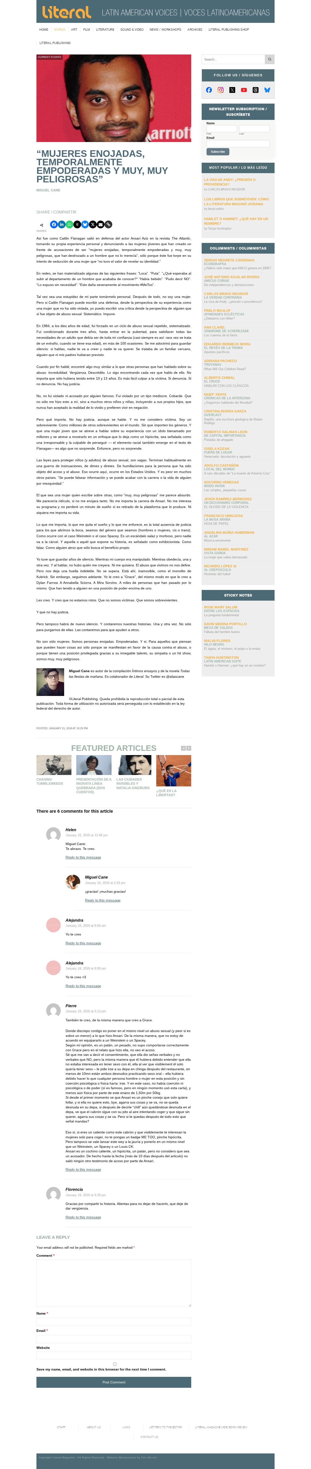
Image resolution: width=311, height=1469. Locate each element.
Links (126, 1427)
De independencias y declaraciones (229, 285)
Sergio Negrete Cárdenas (229, 260)
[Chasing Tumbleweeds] (53, 765)
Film (86, 29)
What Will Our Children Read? (225, 369)
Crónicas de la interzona (227, 398)
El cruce (212, 381)
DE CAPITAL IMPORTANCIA (225, 435)
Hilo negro (214, 644)
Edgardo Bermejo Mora (227, 344)
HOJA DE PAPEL (216, 523)
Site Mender (149, 1457)
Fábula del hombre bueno (222, 632)
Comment (45, 1255)
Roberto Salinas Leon (225, 432)
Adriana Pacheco (220, 361)
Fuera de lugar (218, 452)
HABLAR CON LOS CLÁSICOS (226, 386)
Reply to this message (83, 857)
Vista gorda (215, 553)
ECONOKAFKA (215, 264)
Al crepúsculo (217, 570)
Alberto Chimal (219, 378)
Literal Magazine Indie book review (221, 1427)
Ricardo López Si (220, 566)
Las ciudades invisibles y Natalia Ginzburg (133, 783)
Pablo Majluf (217, 310)
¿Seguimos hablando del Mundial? (228, 402)
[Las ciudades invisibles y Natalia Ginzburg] (133, 765)
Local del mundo (219, 469)
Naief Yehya (215, 394)
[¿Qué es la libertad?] (173, 770)
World (59, 29)
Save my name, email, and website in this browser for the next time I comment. (101, 1369)
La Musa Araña (217, 519)
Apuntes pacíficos (217, 352)
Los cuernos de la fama (220, 335)
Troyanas (212, 364)
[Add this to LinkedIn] (62, 224)
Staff (61, 1427)
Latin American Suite (222, 661)
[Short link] (108, 224)
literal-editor (216, 209)
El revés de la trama (223, 348)
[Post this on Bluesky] (85, 224)
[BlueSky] (267, 90)
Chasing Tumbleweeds (49, 781)
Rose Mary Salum (220, 607)
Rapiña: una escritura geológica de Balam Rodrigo (233, 421)
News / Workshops (165, 29)
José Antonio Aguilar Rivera (231, 277)
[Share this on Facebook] (54, 224)
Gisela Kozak (217, 449)
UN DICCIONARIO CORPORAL (226, 503)
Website (43, 1348)
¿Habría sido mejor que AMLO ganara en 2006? (237, 268)
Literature (105, 29)
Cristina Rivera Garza (225, 411)
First (209, 134)
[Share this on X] (93, 224)
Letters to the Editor (165, 1427)
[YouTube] (244, 90)
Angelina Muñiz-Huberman (229, 532)
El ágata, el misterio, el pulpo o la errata (232, 648)
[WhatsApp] (69, 224)
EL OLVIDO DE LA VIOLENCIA (226, 507)
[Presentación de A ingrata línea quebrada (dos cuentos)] (93, 765)
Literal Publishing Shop (229, 29)
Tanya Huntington (219, 228)
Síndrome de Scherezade (226, 331)
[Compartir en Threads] (77, 224)
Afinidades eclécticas (224, 314)
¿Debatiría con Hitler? (219, 318)
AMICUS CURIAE (216, 281)
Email (42, 1331)
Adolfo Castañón (221, 465)
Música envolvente (217, 540)
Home (43, 29)
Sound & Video (132, 29)
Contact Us (149, 1437)
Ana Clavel (214, 327)
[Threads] (255, 90)
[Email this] (100, 224)
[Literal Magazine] (67, 16)
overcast (213, 415)
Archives (195, 29)
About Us (94, 1427)
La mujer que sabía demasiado (225, 557)
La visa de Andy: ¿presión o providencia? (233, 301)
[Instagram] (220, 90)
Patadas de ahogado (218, 440)
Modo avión (214, 486)
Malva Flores (217, 641)
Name (42, 1313)
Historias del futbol (217, 574)
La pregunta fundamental (221, 615)
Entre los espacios (222, 611)
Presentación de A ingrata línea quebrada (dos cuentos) (93, 785)
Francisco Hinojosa (223, 516)
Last (241, 134)
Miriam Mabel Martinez (226, 549)
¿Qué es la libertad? (166, 793)
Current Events (49, 57)
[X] (232, 90)
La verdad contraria (223, 297)
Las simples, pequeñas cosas (225, 490)
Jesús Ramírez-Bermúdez (228, 499)
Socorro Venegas (221, 482)
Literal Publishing (55, 43)
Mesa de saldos (218, 628)
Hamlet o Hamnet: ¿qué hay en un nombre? (235, 665)
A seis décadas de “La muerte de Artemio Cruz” (237, 473)
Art (74, 29)
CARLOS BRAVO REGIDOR (226, 189)
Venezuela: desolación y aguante (227, 456)
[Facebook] (209, 90)
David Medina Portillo (225, 624)
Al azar (211, 536)
